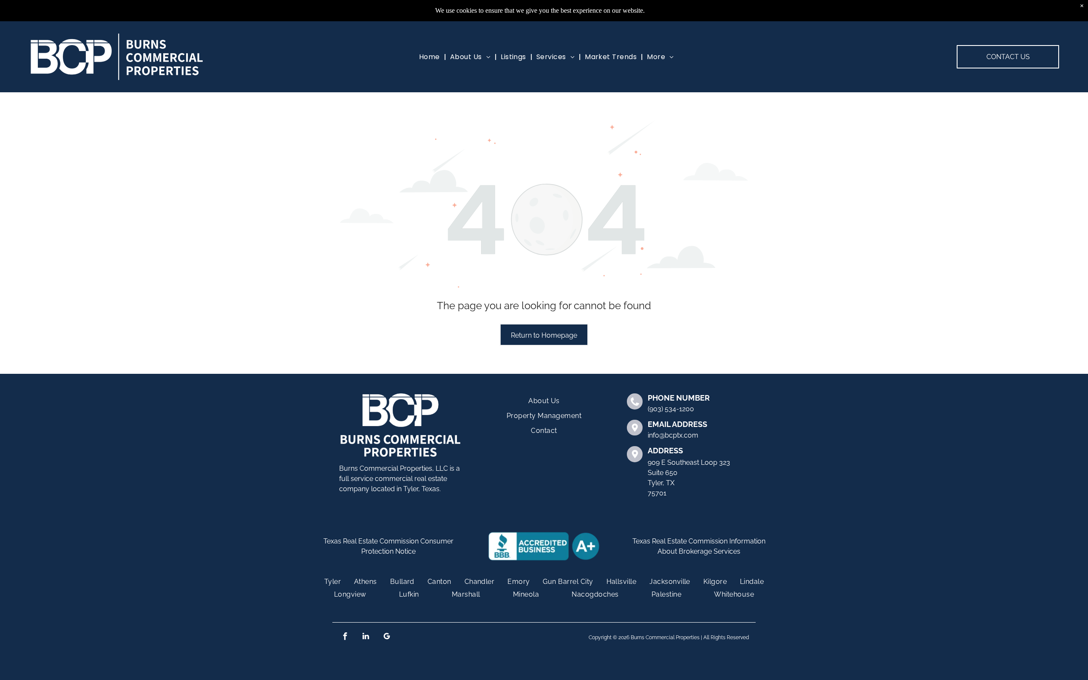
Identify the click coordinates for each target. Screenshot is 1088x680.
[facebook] (345, 637)
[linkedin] (365, 637)
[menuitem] (430, 56)
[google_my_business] (386, 637)
